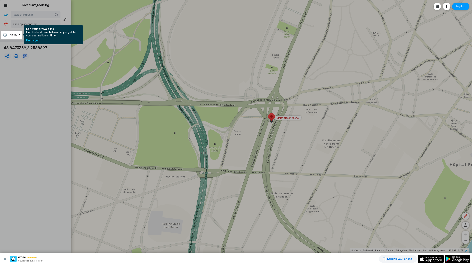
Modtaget (32, 40)
